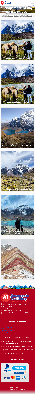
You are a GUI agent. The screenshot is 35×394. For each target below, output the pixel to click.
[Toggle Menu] (32, 3)
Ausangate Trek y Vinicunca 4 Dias (17, 190)
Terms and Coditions (7, 330)
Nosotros (3, 326)
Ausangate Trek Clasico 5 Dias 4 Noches (17, 146)
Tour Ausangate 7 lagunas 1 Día (17, 58)
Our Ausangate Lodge (7, 332)
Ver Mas (17, 54)
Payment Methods (6, 327)
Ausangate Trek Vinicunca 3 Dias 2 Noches (17, 232)
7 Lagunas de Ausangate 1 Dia (17, 102)
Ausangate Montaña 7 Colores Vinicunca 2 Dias (17, 276)
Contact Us (4, 329)
